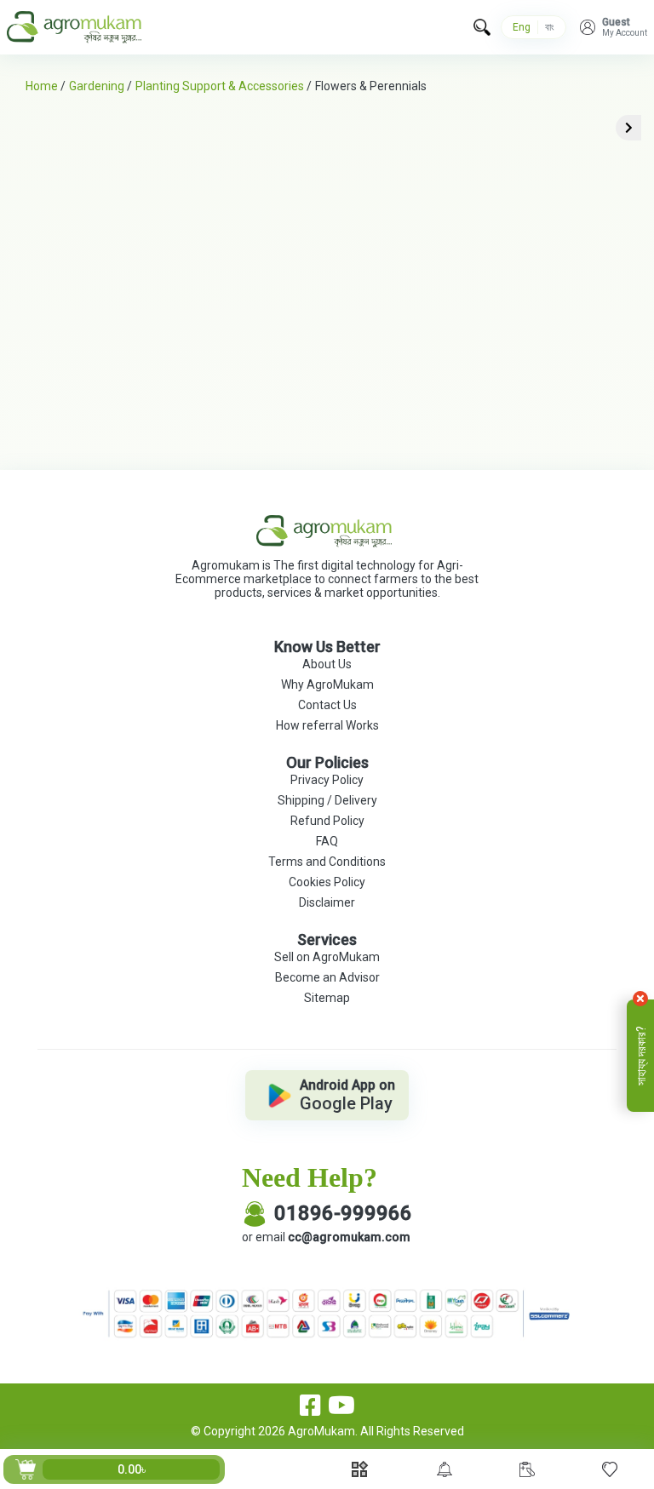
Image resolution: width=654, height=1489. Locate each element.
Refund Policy (327, 821)
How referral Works (327, 725)
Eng (522, 27)
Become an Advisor (327, 977)
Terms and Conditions (327, 861)
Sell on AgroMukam (327, 957)
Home (42, 86)
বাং (549, 27)
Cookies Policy (327, 882)
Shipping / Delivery (327, 800)
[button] (613, 27)
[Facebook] (310, 1405)
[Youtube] (341, 1405)
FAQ (327, 841)
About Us (327, 664)
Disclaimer (327, 902)
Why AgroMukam (327, 684)
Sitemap (327, 998)
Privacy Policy (327, 780)
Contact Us (327, 705)
